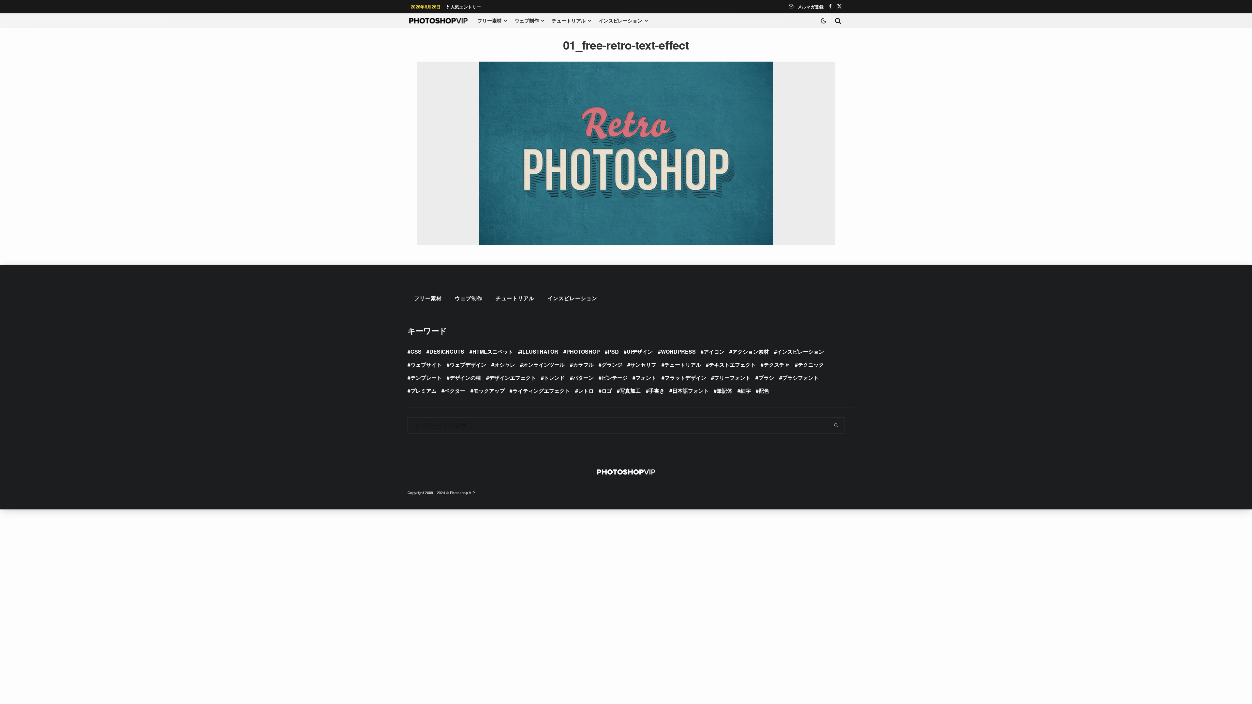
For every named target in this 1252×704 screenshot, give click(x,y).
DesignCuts (446, 351)
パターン (583, 377)
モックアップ (489, 390)
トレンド (554, 377)
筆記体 (724, 390)
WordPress (678, 351)
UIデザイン (640, 351)
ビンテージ (615, 377)
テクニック (811, 364)
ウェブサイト (426, 364)
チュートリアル (569, 20)
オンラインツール (544, 364)
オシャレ (504, 364)
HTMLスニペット (492, 351)
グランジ (612, 364)
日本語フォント (690, 390)
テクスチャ (777, 364)
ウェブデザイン (468, 364)
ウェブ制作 (526, 20)
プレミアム (423, 390)
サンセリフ (643, 364)
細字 (745, 390)
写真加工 (630, 390)
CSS (416, 351)
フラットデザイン (685, 377)
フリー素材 (489, 20)
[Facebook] (830, 6)
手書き (656, 390)
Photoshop (583, 351)
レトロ (586, 390)
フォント (645, 377)
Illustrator (539, 351)
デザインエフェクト (512, 377)
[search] (836, 425)
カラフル (583, 364)
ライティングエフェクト (541, 390)
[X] (839, 6)
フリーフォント (732, 377)
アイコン (714, 351)
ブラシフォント (800, 377)
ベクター (454, 390)
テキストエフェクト (732, 364)
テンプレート (426, 377)
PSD (613, 351)
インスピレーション (620, 20)
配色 (764, 390)
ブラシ (766, 377)
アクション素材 (750, 351)
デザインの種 (465, 377)
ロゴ (607, 390)
